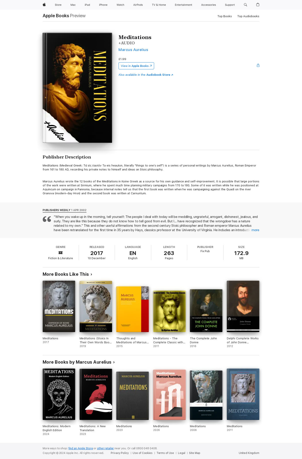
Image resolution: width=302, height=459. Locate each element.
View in (135, 66)
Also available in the (144, 74)
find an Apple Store (81, 448)
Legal (181, 453)
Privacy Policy (120, 453)
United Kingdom (249, 453)
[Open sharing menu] (258, 65)
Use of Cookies (142, 453)
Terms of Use (165, 453)
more (255, 230)
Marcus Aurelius (133, 49)
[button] (245, 5)
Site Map (194, 453)
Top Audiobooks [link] (248, 16)
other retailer (105, 448)
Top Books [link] (224, 16)
